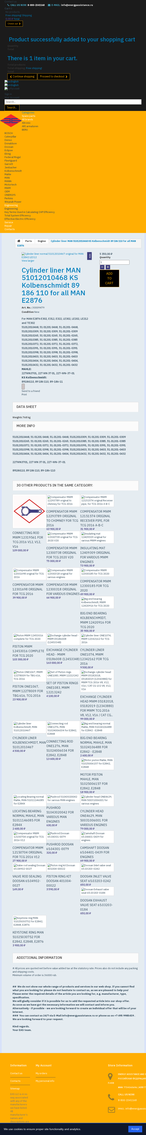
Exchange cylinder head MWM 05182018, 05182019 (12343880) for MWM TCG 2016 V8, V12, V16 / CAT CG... (97, 706)
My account (44, 1065)
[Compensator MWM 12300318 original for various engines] (63, 574)
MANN (8, 181)
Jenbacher (11, 167)
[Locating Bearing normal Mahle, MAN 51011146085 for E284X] (29, 800)
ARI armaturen (30, 126)
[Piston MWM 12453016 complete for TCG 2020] (29, 637)
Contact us (11, 1)
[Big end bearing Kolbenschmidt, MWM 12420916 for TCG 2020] (97, 602)
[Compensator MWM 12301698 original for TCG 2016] (29, 574)
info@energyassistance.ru (77, 5)
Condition (28, 312)
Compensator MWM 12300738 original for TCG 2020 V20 (61, 552)
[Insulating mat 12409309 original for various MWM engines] (97, 537)
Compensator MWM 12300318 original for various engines (63, 589)
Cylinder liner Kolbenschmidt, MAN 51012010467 (29, 742)
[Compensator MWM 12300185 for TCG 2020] (97, 572)
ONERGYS (10, 195)
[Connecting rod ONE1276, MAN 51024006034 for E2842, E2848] (63, 729)
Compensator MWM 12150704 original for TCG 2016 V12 (28, 852)
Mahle (8, 174)
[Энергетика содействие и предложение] (11, 120)
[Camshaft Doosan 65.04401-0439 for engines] (97, 837)
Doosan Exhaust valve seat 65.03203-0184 (96, 904)
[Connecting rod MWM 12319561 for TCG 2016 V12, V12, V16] (29, 511)
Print (24, 394)
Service (9, 222)
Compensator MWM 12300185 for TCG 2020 (95, 585)
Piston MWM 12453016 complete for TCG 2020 (28, 651)
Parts (28, 241)
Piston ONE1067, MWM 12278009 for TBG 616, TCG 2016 (28, 691)
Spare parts (28, 116)
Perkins (9, 198)
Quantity (105, 257)
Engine (42, 241)
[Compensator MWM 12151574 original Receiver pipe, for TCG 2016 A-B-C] (97, 500)
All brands (27, 119)
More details (23, 386)
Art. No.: (27, 307)
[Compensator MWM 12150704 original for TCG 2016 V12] (29, 837)
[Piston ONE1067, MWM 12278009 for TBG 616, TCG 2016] (29, 675)
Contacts (10, 229)
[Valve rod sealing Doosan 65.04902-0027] (29, 867)
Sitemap (15, 1088)
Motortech (11, 184)
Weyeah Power (13, 201)
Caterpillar (10, 136)
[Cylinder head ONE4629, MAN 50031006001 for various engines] (97, 800)
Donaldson (11, 143)
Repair (8, 225)
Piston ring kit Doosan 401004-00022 (59, 880)
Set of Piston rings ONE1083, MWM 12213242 (62, 687)
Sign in (8, 94)
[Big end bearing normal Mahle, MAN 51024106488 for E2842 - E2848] (97, 727)
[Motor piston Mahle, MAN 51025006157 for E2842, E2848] (97, 763)
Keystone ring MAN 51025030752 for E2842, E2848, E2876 (28, 936)
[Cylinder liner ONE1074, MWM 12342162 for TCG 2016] (97, 639)
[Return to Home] (18, 241)
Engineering (11, 205)
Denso (8, 140)
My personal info (45, 1081)
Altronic (26, 122)
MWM (8, 188)
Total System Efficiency (18, 215)
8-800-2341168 (36, 5)
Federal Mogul (13, 157)
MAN (7, 177)
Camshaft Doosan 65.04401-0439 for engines (94, 852)
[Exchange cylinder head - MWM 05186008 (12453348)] (63, 639)
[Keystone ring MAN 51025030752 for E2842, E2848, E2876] (29, 921)
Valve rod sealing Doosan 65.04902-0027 (27, 880)
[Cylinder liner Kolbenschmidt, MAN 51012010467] (29, 727)
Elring (8, 153)
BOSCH (9, 133)
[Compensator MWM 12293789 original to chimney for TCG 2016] (63, 500)
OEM (7, 191)
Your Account (12, 97)
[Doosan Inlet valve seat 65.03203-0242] (97, 867)
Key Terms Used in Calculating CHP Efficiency (30, 212)
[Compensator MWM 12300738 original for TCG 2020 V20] (63, 537)
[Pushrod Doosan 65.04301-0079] (63, 835)
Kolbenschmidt (13, 171)
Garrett (9, 164)
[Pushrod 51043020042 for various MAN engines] (63, 798)
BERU (25, 129)
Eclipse (9, 150)
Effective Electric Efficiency (20, 219)
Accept (135, 1129)
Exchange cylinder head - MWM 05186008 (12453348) (63, 654)
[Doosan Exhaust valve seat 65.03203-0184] (97, 891)
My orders (41, 1073)
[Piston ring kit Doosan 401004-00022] (63, 867)
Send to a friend (31, 391)
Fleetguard (11, 160)
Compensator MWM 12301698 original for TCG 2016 (28, 589)
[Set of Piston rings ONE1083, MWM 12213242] (63, 673)
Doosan (9, 146)
